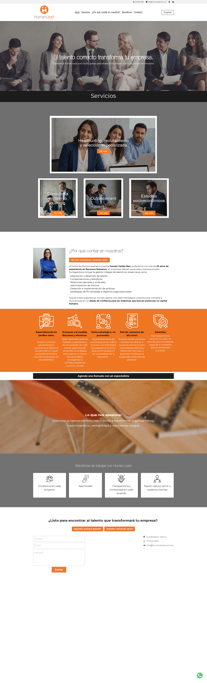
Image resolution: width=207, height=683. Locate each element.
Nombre (38, 538)
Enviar (59, 569)
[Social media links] (169, 2)
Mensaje (38, 552)
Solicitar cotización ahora (119, 529)
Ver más (103, 151)
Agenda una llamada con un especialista (103, 376)
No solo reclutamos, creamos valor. (89, 260)
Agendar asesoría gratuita (87, 529)
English (168, 12)
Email (37, 545)
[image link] (44, 12)
